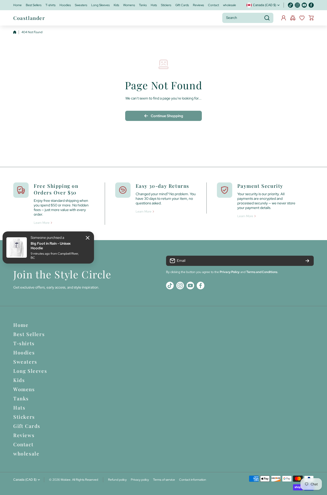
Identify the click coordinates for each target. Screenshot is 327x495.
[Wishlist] (302, 17)
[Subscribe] (307, 261)
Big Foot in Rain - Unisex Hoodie (51, 245)
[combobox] (247, 18)
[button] (311, 17)
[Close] (87, 237)
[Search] (267, 18)
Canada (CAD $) (25, 479)
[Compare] (292, 17)
